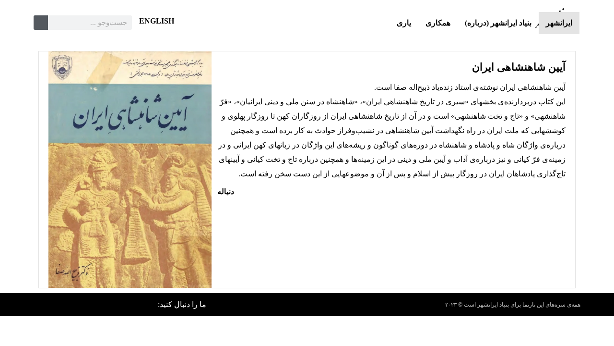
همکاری (437, 23)
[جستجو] (41, 22)
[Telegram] (48, 304)
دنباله (225, 191)
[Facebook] (141, 304)
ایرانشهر (559, 23)
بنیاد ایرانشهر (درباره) (498, 23)
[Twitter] (118, 304)
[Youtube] (94, 304)
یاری (404, 23)
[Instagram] (71, 304)
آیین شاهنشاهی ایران (519, 67)
